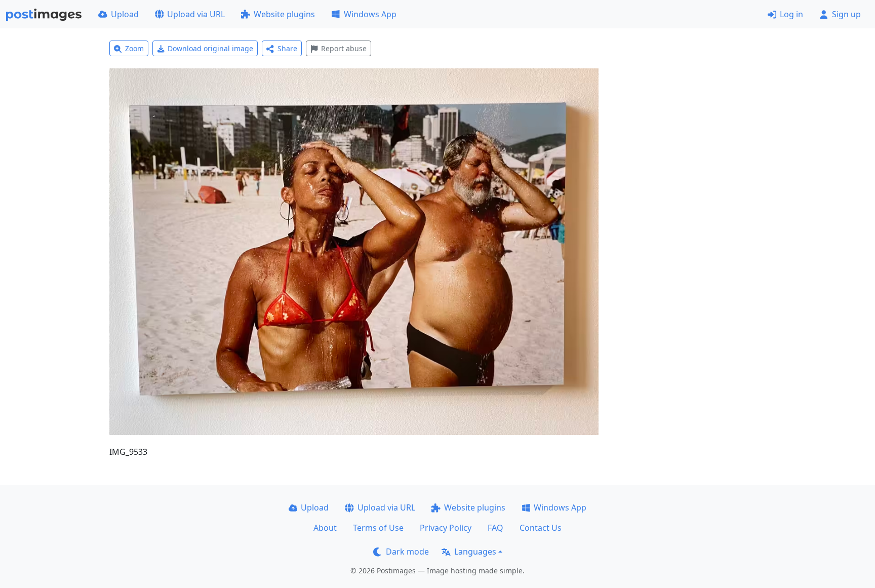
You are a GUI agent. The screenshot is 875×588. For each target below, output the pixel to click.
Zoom (134, 48)
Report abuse (344, 48)
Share (287, 48)
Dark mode (407, 551)
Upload (125, 14)
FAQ (495, 527)
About (325, 527)
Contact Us (541, 527)
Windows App (370, 14)
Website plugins (284, 14)
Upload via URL (196, 14)
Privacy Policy (445, 527)
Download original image (210, 48)
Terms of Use (378, 527)
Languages (475, 551)
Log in (791, 14)
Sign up (846, 14)
